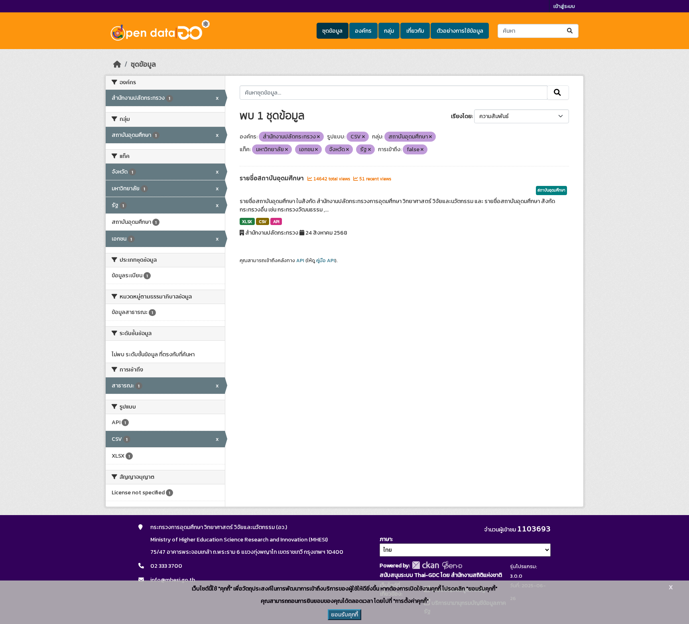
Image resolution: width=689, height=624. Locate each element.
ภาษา (386, 539)
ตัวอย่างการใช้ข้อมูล (460, 31)
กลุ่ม (389, 31)
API (276, 221)
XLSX (247, 221)
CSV (262, 221)
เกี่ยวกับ (415, 31)
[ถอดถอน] (318, 137)
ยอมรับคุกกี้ (344, 614)
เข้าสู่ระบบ (564, 6)
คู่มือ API (325, 260)
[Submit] (570, 31)
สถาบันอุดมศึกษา (551, 190)
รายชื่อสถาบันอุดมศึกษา (272, 178)
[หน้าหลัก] (117, 64)
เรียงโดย (461, 116)
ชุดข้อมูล (332, 31)
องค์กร (363, 31)
